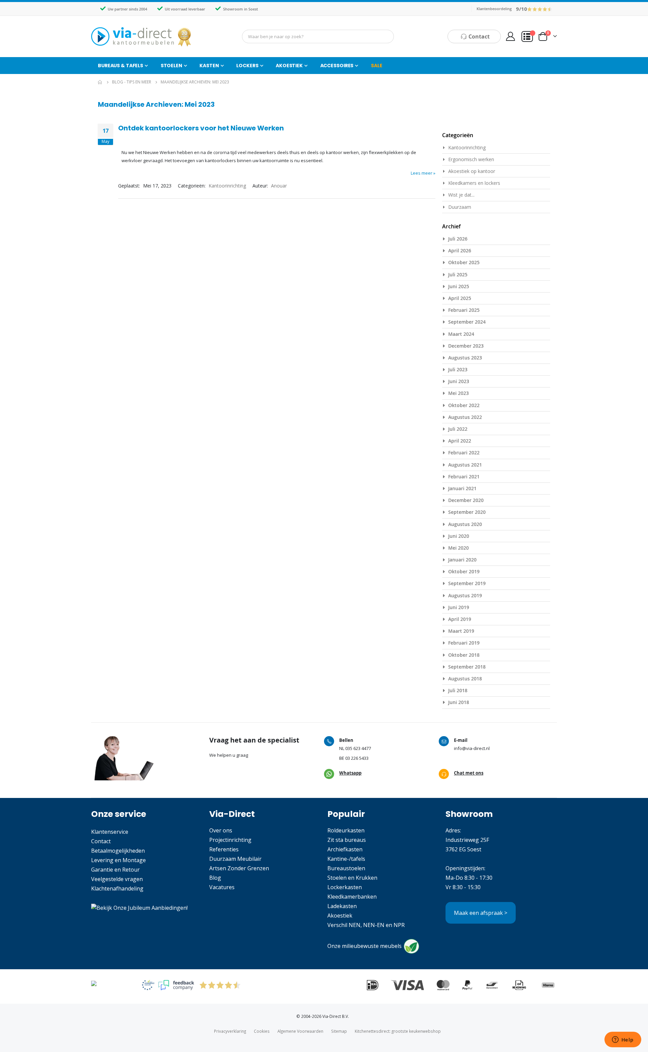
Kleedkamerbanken (352, 896)
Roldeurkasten (345, 830)
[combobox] (318, 36)
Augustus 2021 (465, 464)
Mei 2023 (458, 393)
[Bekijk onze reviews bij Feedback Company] (176, 985)
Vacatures (222, 887)
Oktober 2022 (464, 405)
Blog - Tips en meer (131, 82)
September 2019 (467, 583)
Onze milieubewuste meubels (364, 946)
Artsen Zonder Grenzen (239, 868)
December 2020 (466, 500)
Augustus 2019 (465, 595)
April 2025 (459, 298)
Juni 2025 (458, 286)
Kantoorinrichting (227, 185)
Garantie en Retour (115, 869)
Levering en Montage (118, 860)
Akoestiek (339, 915)
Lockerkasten (344, 887)
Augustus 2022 (465, 417)
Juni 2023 (458, 381)
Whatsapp (350, 773)
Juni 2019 (458, 607)
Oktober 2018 (464, 655)
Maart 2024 (461, 334)
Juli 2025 (457, 274)
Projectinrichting (230, 840)
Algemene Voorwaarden (300, 1031)
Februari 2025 (464, 310)
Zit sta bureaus (346, 840)
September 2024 (467, 322)
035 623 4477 (358, 748)
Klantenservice (109, 831)
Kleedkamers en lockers (474, 183)
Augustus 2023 (465, 357)
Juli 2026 (457, 238)
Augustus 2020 (465, 524)
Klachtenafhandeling (117, 888)
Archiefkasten (344, 849)
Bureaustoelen (346, 868)
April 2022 (459, 440)
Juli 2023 (457, 369)
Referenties (224, 849)
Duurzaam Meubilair (235, 858)
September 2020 (467, 512)
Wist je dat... (461, 195)
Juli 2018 (457, 690)
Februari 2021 (464, 476)
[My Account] (510, 36)
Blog (215, 877)
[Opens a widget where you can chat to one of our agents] (622, 1040)
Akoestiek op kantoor (471, 171)
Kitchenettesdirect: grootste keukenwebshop (398, 1031)
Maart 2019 (461, 631)
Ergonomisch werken (471, 159)
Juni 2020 (458, 536)
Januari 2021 (462, 488)
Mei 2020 (458, 548)
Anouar (279, 185)
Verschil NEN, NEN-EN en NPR (366, 925)
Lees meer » (423, 173)
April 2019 (459, 619)
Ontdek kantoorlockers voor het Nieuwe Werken (201, 128)
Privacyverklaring (230, 1031)
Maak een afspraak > (480, 913)
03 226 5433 (357, 758)
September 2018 (467, 666)
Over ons (220, 830)
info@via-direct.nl (472, 748)
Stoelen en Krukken (352, 877)
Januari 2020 (462, 559)
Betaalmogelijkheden (118, 850)
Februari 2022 (464, 452)
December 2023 (466, 346)
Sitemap (339, 1031)
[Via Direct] (141, 36)
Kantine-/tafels (346, 858)
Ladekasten (342, 906)
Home (100, 82)
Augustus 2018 (465, 678)
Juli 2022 (457, 429)
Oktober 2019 (464, 571)
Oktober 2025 (464, 262)
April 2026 (459, 250)
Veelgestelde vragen (117, 879)
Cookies (262, 1031)
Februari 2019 (464, 643)
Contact (101, 841)
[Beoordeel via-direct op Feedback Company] (539, 8)
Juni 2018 (458, 702)
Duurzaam (459, 207)
